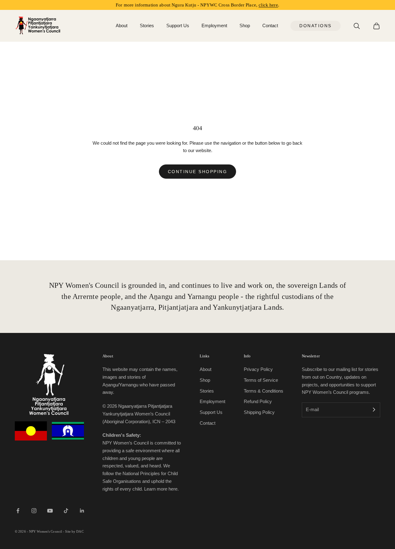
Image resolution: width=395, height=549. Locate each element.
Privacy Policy (258, 369)
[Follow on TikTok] (66, 511)
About (121, 25)
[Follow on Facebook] (18, 511)
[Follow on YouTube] (50, 511)
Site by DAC (74, 531)
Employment (214, 25)
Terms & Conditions (263, 391)
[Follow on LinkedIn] (82, 511)
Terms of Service (261, 380)
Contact (270, 25)
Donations (315, 25)
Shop (244, 25)
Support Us (177, 25)
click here (268, 4)
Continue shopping (197, 171)
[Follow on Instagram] (34, 511)
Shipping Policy (259, 412)
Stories (147, 25)
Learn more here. (161, 489)
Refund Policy (258, 401)
